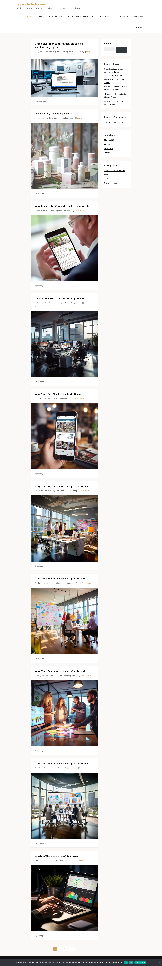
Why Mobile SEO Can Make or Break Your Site (62, 206)
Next (71, 949)
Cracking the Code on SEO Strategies (56, 855)
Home (29, 17)
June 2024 (108, 144)
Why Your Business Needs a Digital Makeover (62, 486)
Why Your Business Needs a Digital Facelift (60, 578)
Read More (80, 118)
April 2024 (108, 148)
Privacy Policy (140, 962)
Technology (121, 17)
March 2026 (109, 140)
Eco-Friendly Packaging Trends (53, 113)
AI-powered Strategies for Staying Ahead (59, 298)
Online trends (55, 17)
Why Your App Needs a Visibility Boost (58, 393)
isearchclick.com (31, 4)
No (131, 962)
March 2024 (109, 152)
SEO (40, 17)
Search (108, 43)
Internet (104, 17)
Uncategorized (110, 183)
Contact (138, 17)
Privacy (139, 28)
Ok (126, 962)
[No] (159, 963)
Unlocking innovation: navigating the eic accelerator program (113, 72)
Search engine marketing (81, 17)
